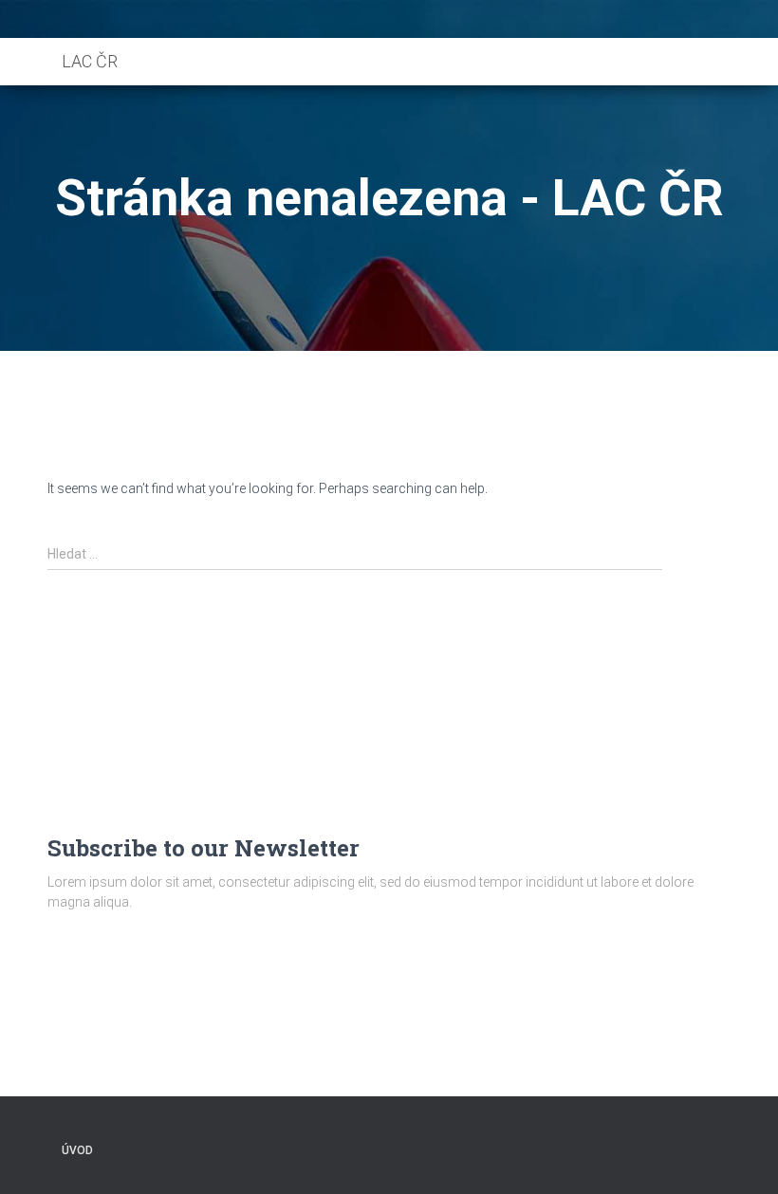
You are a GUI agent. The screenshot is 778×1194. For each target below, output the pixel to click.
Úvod (77, 1150)
